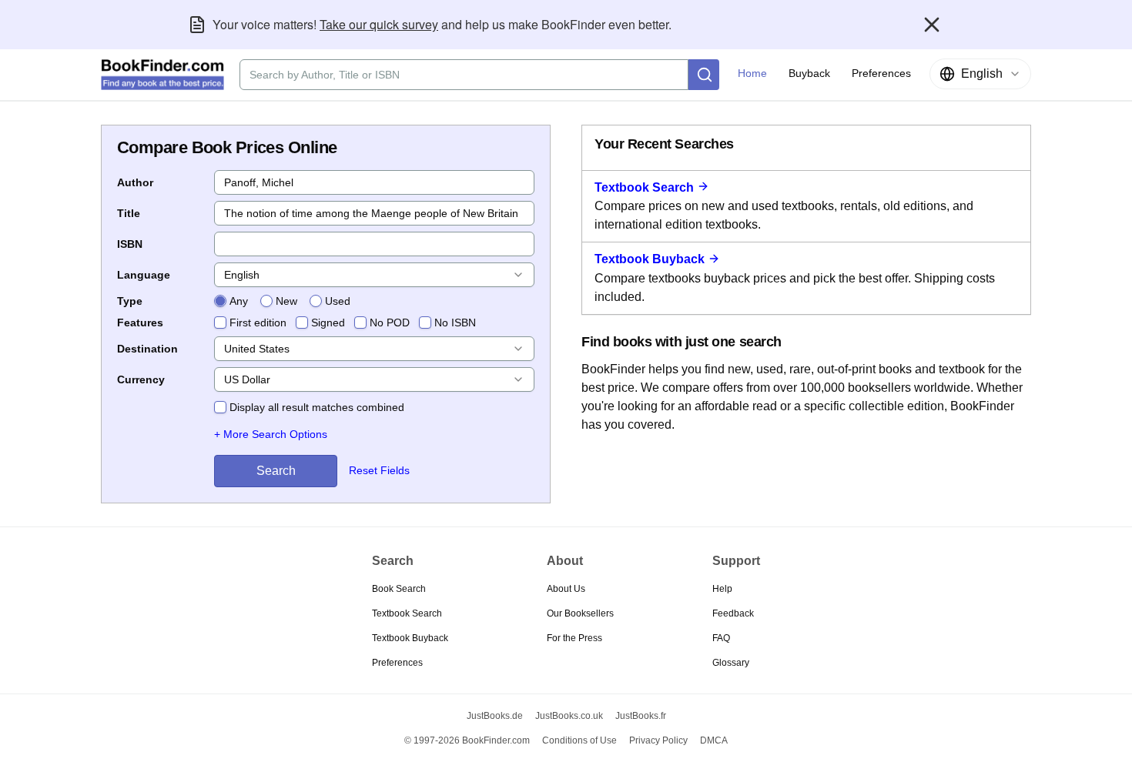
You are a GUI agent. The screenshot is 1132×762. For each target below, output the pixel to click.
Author (135, 182)
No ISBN (455, 322)
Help (722, 588)
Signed (328, 322)
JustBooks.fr (640, 715)
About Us (566, 588)
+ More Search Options (270, 434)
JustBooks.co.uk (569, 715)
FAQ (721, 638)
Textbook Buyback (649, 259)
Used (337, 301)
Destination (147, 349)
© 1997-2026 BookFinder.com (467, 740)
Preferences (397, 662)
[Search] (703, 74)
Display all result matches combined (316, 407)
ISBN (129, 244)
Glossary (730, 662)
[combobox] (980, 73)
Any (238, 301)
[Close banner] (931, 24)
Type (129, 301)
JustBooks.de (495, 715)
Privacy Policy (658, 740)
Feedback (733, 613)
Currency (141, 379)
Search (276, 470)
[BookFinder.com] (162, 74)
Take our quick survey (379, 24)
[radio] (220, 301)
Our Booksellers (580, 613)
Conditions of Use (579, 740)
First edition (257, 322)
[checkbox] (220, 322)
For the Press (574, 638)
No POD (390, 322)
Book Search (399, 588)
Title (128, 213)
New (286, 301)
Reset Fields (379, 470)
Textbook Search (644, 187)
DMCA (714, 740)
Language (143, 275)
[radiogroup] (282, 301)
